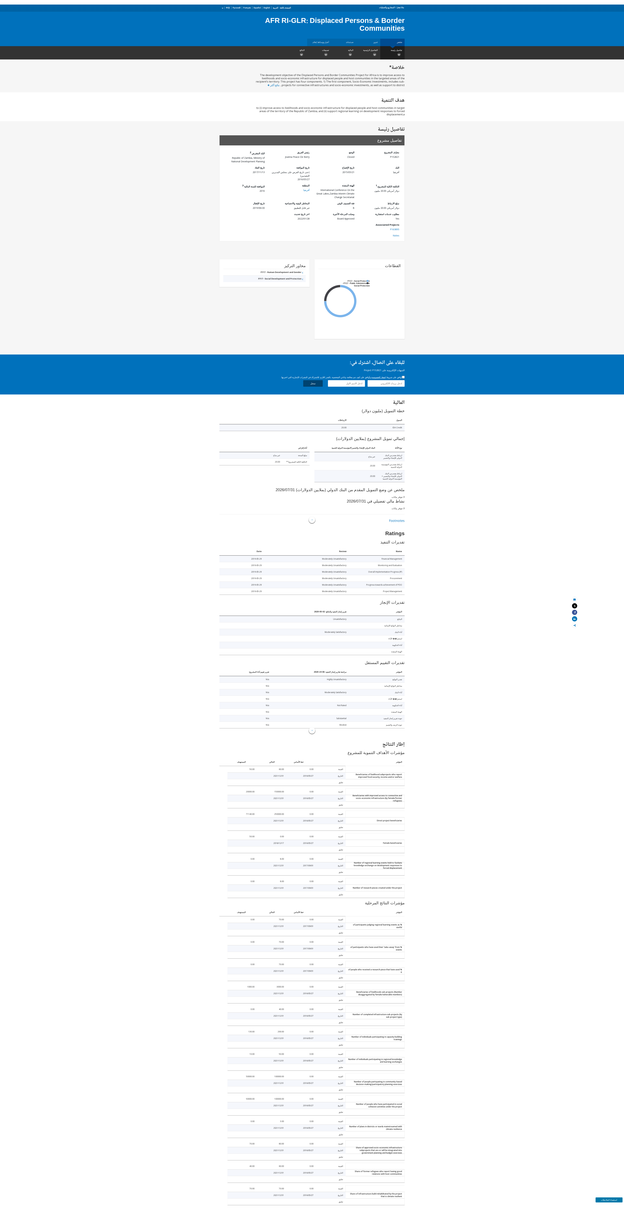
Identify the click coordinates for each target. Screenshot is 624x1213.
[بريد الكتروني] (574, 599)
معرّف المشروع (391, 152)
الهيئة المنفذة (348, 185)
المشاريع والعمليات (387, 7)
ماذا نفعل (400, 7)
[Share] (574, 612)
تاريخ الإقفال (259, 203)
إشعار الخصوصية (378, 377)
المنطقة (306, 185)
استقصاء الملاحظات (609, 1200)
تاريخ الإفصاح (348, 167)
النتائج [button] (302, 50)
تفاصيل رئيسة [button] (396, 50)
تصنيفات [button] (325, 50)
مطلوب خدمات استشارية (387, 214)
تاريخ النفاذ (260, 167)
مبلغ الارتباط (393, 203)
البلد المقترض (257, 153)
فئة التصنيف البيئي (345, 203)
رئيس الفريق (303, 152)
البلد (397, 167)
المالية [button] (350, 50)
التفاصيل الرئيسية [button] (370, 50)
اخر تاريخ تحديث (302, 214)
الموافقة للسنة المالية (253, 186)
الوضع (351, 152)
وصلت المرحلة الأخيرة (343, 214)
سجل (313, 383)
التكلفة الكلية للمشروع (387, 186)
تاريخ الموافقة (303, 167)
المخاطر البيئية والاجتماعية (297, 203)
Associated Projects (387, 224)
